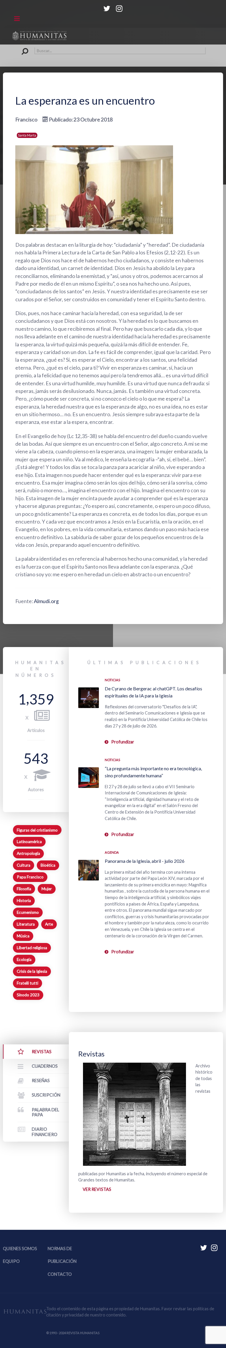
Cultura (23, 865)
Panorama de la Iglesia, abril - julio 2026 (145, 861)
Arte (49, 924)
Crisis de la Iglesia (32, 971)
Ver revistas (97, 1189)
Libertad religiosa (32, 947)
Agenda (112, 852)
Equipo (11, 1261)
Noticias (112, 680)
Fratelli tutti (27, 983)
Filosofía (24, 888)
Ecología (24, 959)
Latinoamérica (29, 841)
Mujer (46, 888)
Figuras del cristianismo (37, 830)
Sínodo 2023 (28, 995)
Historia (24, 900)
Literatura (26, 924)
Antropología (28, 853)
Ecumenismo (28, 912)
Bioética (48, 865)
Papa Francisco (30, 877)
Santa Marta (27, 135)
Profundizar (122, 741)
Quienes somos (20, 1248)
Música (23, 936)
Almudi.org (46, 601)
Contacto (60, 1274)
